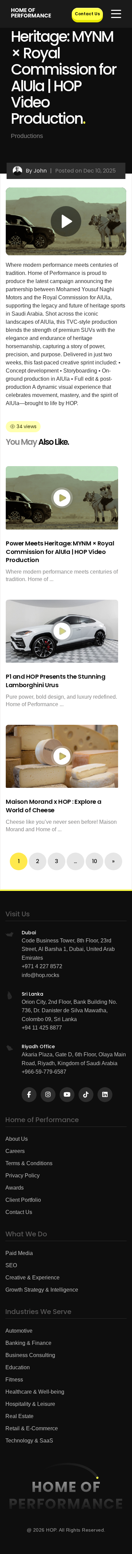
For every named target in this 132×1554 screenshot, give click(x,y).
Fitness (14, 1379)
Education (17, 1367)
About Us (16, 1139)
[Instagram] (48, 1094)
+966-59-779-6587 (44, 1072)
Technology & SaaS (29, 1440)
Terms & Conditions (28, 1163)
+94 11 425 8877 (42, 1028)
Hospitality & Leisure (30, 1404)
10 (94, 861)
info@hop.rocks (40, 975)
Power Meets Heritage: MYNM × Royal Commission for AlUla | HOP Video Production (60, 551)
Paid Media (19, 1253)
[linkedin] (104, 1094)
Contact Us (87, 14)
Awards (14, 1188)
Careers (15, 1151)
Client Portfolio (23, 1200)
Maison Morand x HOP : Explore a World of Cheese (54, 805)
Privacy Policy (22, 1175)
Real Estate (19, 1416)
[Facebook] (29, 1094)
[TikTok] (86, 1094)
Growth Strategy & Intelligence (41, 1290)
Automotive (18, 1331)
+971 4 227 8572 (42, 966)
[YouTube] (67, 1094)
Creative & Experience (32, 1277)
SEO (11, 1265)
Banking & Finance (28, 1343)
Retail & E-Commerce (31, 1428)
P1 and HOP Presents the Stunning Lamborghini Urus (55, 680)
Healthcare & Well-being (34, 1392)
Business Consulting (30, 1355)
